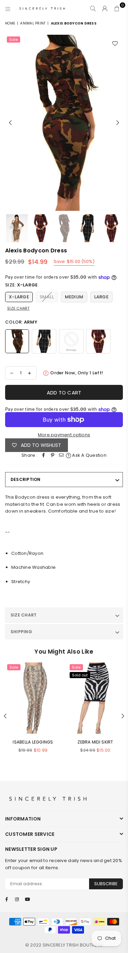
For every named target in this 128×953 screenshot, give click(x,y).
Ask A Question (88, 455)
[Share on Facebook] (43, 455)
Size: (21, 285)
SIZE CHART (24, 615)
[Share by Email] (61, 455)
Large (101, 297)
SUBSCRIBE (106, 883)
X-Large (19, 297)
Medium (74, 297)
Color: (21, 322)
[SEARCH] (93, 8)
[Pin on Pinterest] (52, 455)
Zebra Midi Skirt (95, 742)
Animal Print (32, 23)
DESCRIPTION (26, 479)
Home (10, 23)
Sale (13, 39)
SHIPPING (21, 632)
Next (118, 123)
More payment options (64, 435)
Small (47, 297)
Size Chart (18, 308)
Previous (10, 123)
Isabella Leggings (33, 742)
